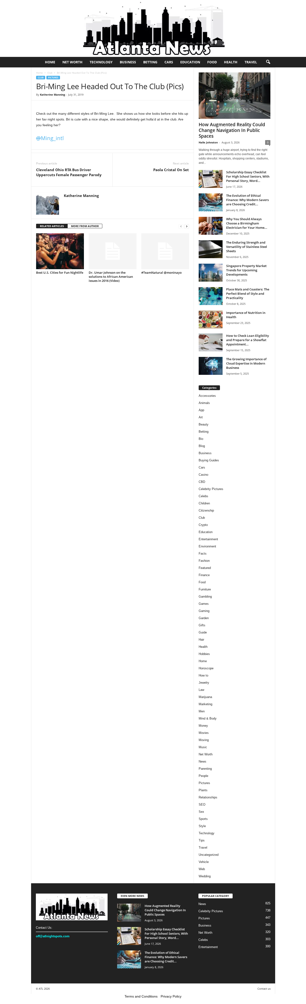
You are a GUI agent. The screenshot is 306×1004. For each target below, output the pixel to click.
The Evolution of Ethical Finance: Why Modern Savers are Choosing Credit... (247, 199)
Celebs (203, 496)
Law (201, 690)
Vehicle (204, 862)
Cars (168, 62)
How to (203, 675)
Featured (205, 568)
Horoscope (206, 668)
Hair (201, 639)
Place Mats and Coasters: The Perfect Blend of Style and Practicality (247, 293)
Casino (203, 474)
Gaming (204, 611)
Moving (204, 740)
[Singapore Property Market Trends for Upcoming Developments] (211, 273)
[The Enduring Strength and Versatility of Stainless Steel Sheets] (211, 249)
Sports (203, 819)
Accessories (207, 396)
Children (204, 503)
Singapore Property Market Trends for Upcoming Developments (246, 270)
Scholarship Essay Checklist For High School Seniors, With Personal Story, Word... (247, 176)
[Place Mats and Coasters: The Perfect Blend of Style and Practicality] (211, 296)
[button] (268, 62)
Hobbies (204, 654)
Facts (203, 553)
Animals (204, 403)
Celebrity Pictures (211, 489)
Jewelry (204, 682)
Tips (202, 840)
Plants (203, 790)
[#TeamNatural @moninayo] (165, 251)
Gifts (202, 625)
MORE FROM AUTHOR (85, 226)
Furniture (205, 589)
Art (201, 417)
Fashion (204, 560)
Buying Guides (209, 460)
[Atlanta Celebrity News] (153, 28)
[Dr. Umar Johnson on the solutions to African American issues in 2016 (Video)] (113, 251)
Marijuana (205, 697)
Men (202, 711)
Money (203, 725)
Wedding (205, 876)
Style (202, 826)
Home (50, 62)
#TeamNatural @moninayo (161, 272)
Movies (204, 733)
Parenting (205, 768)
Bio (201, 439)
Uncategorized (209, 855)
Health (230, 62)
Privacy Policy (171, 996)
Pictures (53, 77)
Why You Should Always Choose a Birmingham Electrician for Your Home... (246, 223)
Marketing (205, 704)
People (203, 776)
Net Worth (72, 62)
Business (128, 62)
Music (203, 747)
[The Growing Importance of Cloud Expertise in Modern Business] (211, 366)
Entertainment (208, 539)
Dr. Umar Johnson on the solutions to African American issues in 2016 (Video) (111, 276)
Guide (203, 632)
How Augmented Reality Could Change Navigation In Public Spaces (232, 130)
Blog (202, 446)
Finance (204, 575)
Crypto (203, 525)
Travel (251, 62)
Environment (207, 546)
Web (202, 869)
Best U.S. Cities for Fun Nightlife (59, 272)
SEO (202, 804)
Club (49, 72)
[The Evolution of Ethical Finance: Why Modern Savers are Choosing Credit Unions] (211, 202)
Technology (101, 62)
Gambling (205, 596)
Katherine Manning (52, 94)
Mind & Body (208, 718)
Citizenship (206, 510)
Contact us (264, 988)
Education (190, 62)
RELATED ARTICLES (52, 226)
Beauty (203, 424)
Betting (150, 62)
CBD (202, 482)
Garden (204, 618)
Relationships (208, 797)
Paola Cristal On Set (171, 169)
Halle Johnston (208, 142)
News (202, 761)
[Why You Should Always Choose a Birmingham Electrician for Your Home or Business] (211, 226)
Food (212, 62)
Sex (201, 811)
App (201, 410)
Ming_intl (50, 138)
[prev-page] (181, 226)
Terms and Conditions (141, 996)
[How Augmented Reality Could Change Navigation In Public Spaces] (234, 95)
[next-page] (186, 226)
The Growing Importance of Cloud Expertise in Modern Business (246, 363)
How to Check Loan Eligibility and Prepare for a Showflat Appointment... (247, 339)
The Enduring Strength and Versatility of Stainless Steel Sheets (246, 246)
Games (204, 604)
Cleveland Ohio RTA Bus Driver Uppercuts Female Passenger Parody (69, 172)
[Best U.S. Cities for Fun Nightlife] (60, 251)
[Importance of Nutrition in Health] (211, 319)
